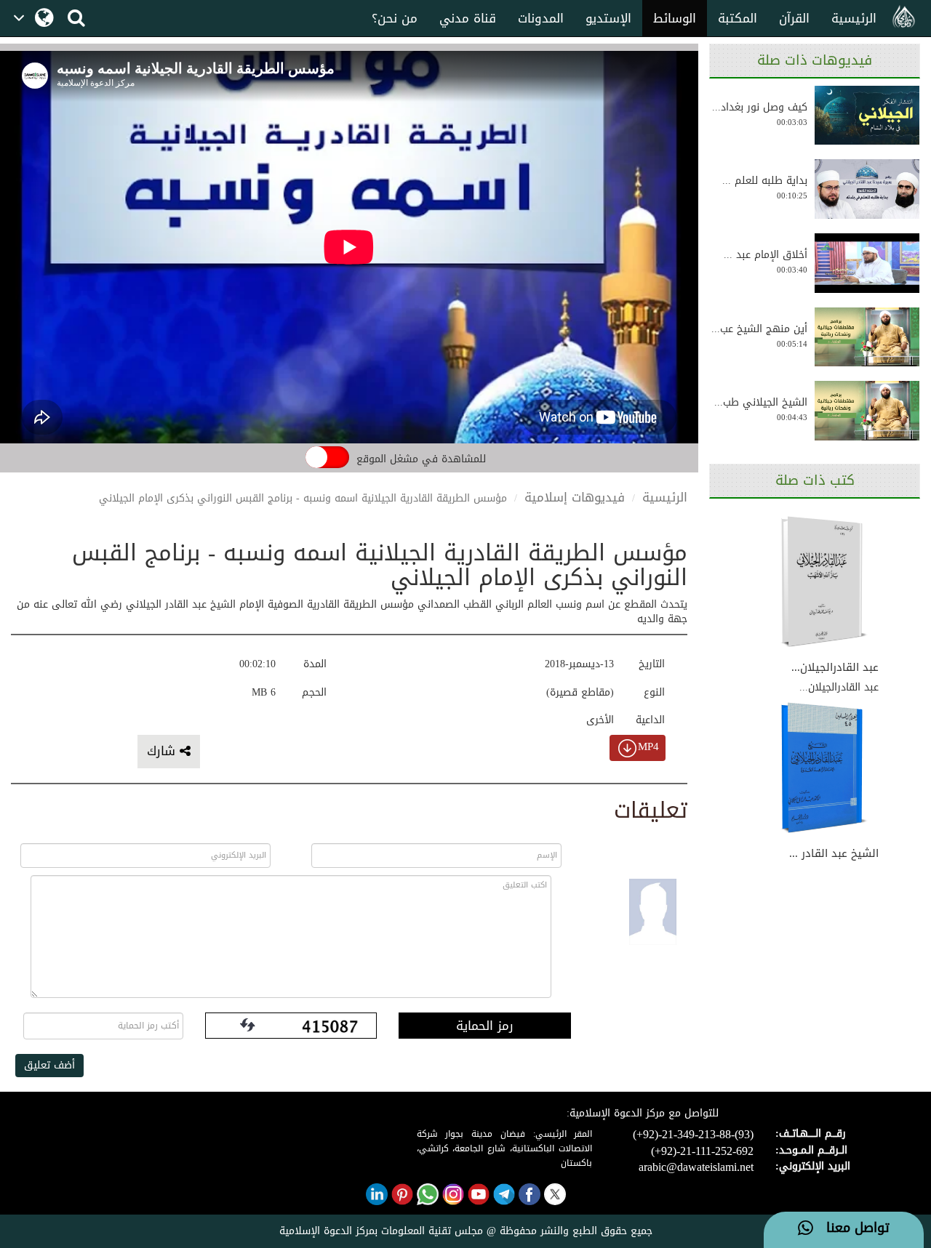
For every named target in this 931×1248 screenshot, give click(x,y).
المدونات (541, 18)
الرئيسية (853, 18)
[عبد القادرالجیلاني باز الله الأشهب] (824, 582)
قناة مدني (467, 18)
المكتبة (737, 18)
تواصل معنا (851, 1228)
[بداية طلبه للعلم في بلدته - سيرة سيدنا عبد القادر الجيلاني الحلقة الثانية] (867, 189)
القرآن (794, 18)
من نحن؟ (394, 18)
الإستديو (608, 18)
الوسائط (674, 18)
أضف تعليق (49, 1065)
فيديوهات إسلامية (574, 497)
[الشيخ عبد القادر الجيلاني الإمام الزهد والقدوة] (824, 769)
